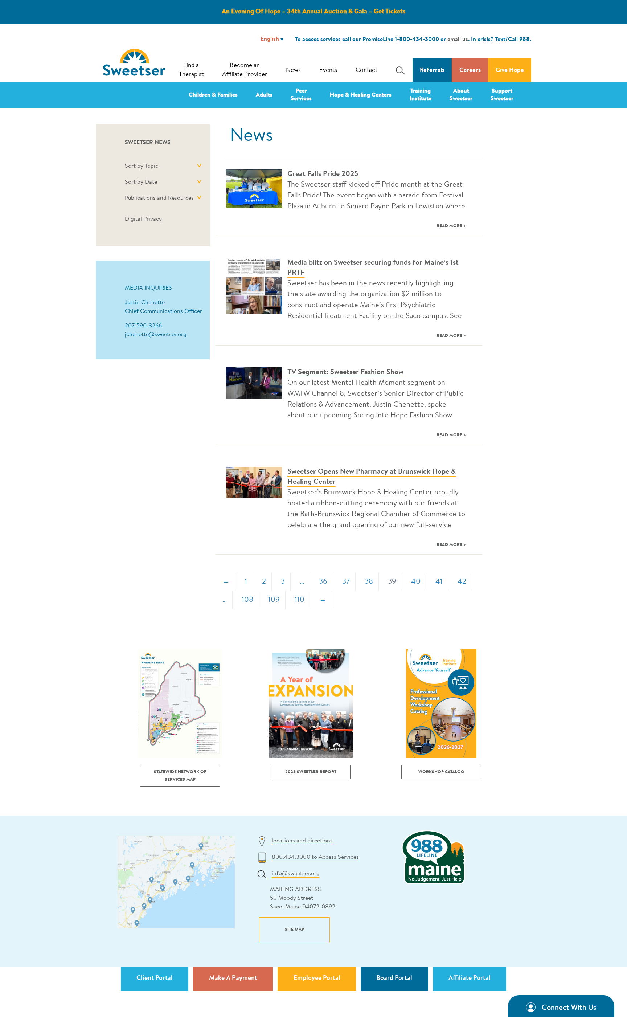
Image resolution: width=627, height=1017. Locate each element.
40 (416, 581)
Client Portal (154, 978)
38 (369, 581)
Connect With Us (569, 1008)
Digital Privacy (143, 219)
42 (462, 581)
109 (274, 600)
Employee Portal (317, 978)
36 (323, 581)
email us (457, 39)
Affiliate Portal (469, 978)
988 (524, 39)
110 (299, 600)
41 (439, 581)
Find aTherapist (191, 70)
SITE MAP (294, 929)
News (293, 70)
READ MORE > (451, 226)
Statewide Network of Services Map (180, 776)
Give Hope (510, 70)
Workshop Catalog (441, 772)
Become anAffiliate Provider (244, 70)
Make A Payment (233, 978)
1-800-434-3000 (417, 39)
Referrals (432, 70)
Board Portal (394, 978)
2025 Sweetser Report (310, 772)
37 (346, 581)
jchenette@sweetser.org (156, 335)
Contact (366, 70)
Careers (470, 70)
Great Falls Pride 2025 (322, 174)
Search (398, 70)
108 (247, 600)
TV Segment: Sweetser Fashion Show (345, 372)
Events (328, 70)
